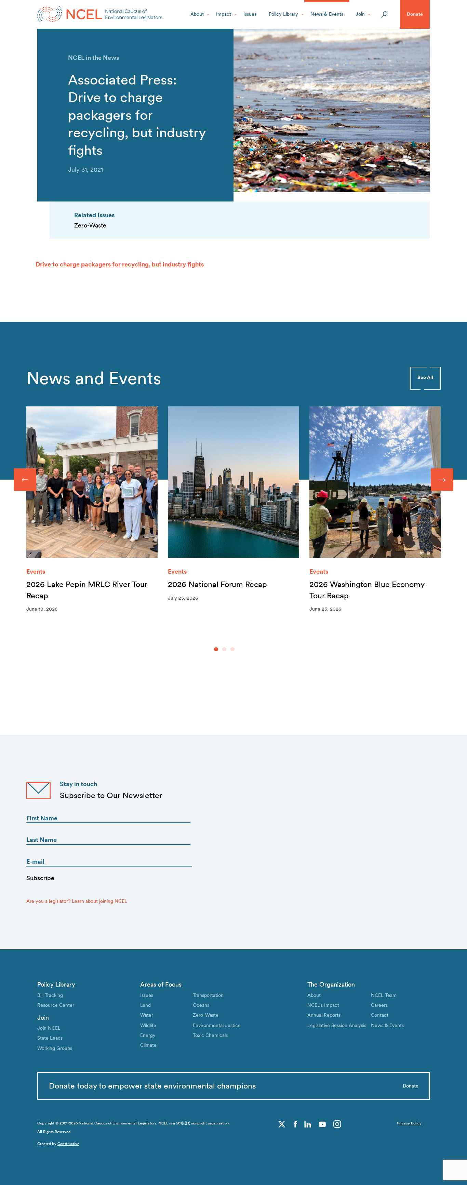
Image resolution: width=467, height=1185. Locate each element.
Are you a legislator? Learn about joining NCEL (76, 901)
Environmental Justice (217, 1025)
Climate (148, 1045)
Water (146, 1015)
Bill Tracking (50, 995)
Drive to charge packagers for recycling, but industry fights (120, 264)
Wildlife (148, 1025)
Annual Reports (324, 1015)
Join (360, 14)
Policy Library (283, 14)
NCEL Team (384, 995)
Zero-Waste (205, 1015)
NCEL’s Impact (323, 1005)
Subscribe (40, 878)
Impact (223, 14)
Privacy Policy (409, 1123)
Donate (415, 14)
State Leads (50, 1038)
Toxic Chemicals (210, 1035)
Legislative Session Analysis (336, 1025)
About (197, 14)
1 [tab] (216, 649)
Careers (379, 1005)
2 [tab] (224, 649)
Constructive (68, 1144)
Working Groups (54, 1048)
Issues (249, 14)
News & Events (326, 14)
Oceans (201, 1005)
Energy (148, 1035)
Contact (379, 1015)
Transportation (208, 995)
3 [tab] (232, 649)
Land (145, 1005)
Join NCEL (49, 1028)
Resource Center (55, 1005)
